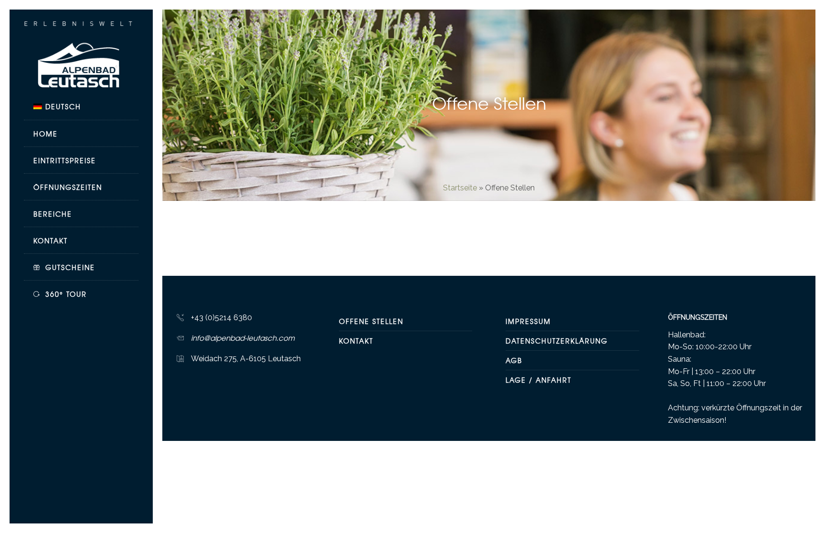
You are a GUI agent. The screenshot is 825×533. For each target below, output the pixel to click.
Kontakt (50, 240)
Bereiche (52, 214)
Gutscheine (70, 267)
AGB (514, 360)
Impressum (528, 321)
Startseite (460, 187)
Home (45, 133)
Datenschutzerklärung (557, 340)
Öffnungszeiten (67, 187)
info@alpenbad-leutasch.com (243, 338)
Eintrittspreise (64, 160)
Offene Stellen (371, 321)
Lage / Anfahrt (538, 380)
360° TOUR (66, 294)
